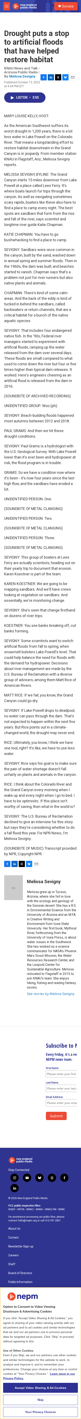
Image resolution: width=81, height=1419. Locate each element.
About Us (14, 1228)
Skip (40, 1399)
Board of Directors (20, 1273)
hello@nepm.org (27, 1220)
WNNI (61, 1209)
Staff (11, 1264)
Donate (68, 6)
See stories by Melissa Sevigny (50, 993)
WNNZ (30, 1209)
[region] (40, 1353)
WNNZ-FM (50, 1209)
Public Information (20, 1282)
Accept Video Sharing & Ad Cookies (40, 1387)
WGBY (11, 1209)
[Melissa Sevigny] (13, 887)
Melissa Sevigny (22, 76)
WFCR (20, 1209)
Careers (13, 1255)
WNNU (39, 1209)
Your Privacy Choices (40, 1412)
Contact (13, 1237)
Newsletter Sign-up (20, 1246)
